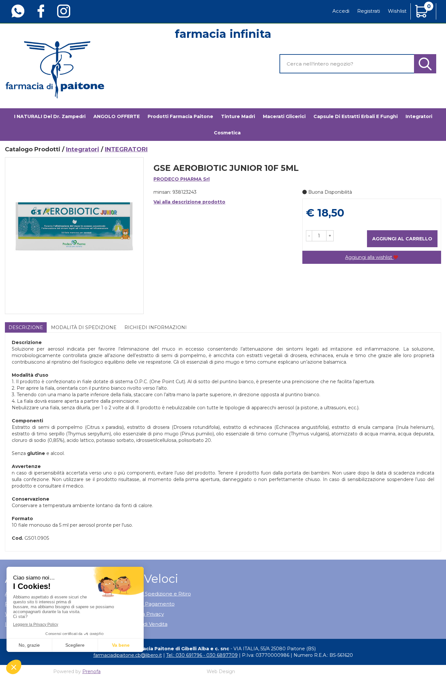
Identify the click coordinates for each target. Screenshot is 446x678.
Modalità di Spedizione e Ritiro (154, 594)
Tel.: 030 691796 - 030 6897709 (202, 655)
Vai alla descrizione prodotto (189, 202)
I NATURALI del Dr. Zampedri (50, 116)
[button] (309, 235)
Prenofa (91, 671)
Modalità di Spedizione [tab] (84, 327)
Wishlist (397, 11)
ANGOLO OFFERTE (116, 116)
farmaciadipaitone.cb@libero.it (127, 655)
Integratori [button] (419, 116)
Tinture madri (238, 116)
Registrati (368, 11)
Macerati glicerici (284, 116)
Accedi (340, 11)
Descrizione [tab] (25, 327)
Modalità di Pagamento (146, 604)
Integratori (82, 149)
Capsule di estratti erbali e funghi (355, 116)
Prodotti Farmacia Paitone (180, 116)
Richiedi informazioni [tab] (155, 327)
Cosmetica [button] (227, 133)
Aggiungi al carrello (402, 239)
